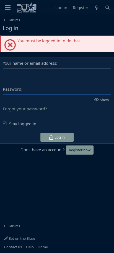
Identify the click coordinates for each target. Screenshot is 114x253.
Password (12, 89)
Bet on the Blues (21, 238)
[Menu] (7, 7)
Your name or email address (29, 63)
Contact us (13, 246)
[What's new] (96, 7)
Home (43, 246)
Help (30, 246)
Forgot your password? (25, 108)
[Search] (107, 7)
